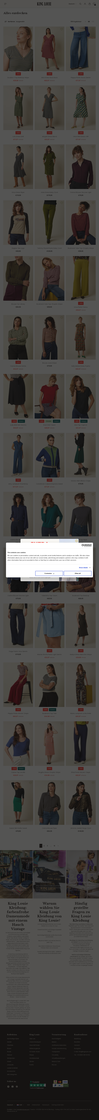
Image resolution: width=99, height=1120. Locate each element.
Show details (83, 567)
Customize (48, 573)
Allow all (78, 573)
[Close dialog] (76, 541)
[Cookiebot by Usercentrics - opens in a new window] (83, 545)
